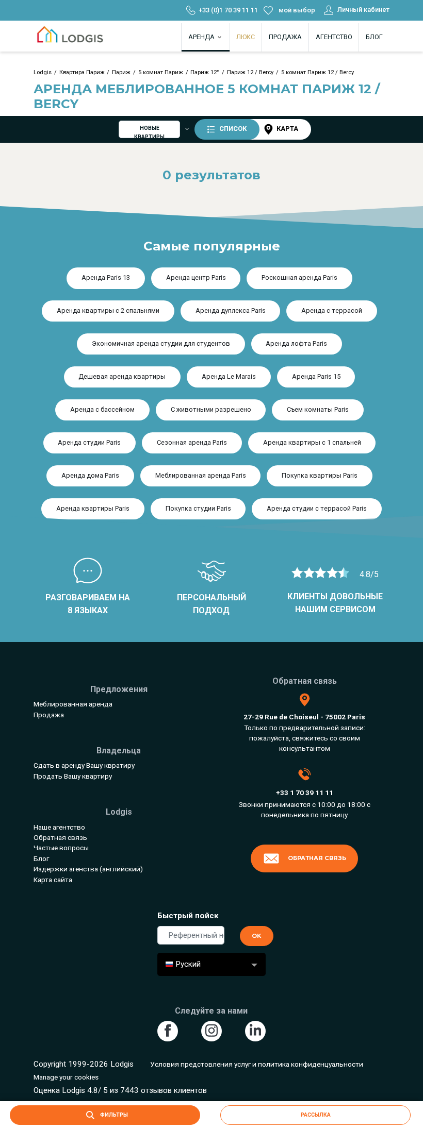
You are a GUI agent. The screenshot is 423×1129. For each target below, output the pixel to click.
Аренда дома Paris (90, 475)
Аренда (202, 37)
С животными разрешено (211, 409)
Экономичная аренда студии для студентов (161, 343)
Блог (374, 37)
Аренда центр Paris (196, 277)
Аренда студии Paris (89, 442)
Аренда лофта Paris (296, 343)
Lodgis (43, 72)
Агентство (334, 37)
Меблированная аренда (73, 704)
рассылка (316, 1114)
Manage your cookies (66, 1077)
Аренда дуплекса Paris (231, 310)
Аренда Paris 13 (106, 277)
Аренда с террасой (331, 310)
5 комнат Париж (160, 72)
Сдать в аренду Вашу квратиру (84, 765)
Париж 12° (204, 72)
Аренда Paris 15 (316, 376)
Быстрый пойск (188, 915)
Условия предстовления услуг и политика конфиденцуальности (256, 1064)
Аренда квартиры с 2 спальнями (108, 310)
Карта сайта (53, 879)
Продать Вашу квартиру (73, 776)
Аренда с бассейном (102, 409)
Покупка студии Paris (198, 508)
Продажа (285, 37)
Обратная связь (60, 837)
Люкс (245, 37)
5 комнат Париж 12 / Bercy (317, 72)
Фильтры (113, 1114)
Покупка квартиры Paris (319, 475)
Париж (121, 72)
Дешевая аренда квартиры (122, 376)
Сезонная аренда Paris (192, 442)
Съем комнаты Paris (318, 409)
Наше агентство (59, 827)
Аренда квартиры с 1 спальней (312, 442)
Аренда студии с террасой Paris (317, 508)
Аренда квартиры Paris (92, 508)
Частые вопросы (61, 848)
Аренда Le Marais (229, 376)
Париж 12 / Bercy (250, 72)
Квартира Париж (82, 72)
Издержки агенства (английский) (88, 869)
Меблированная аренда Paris (200, 475)
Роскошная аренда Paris (299, 277)
